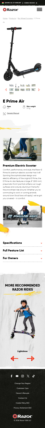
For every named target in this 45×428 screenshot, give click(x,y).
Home (5, 18)
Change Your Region (22, 383)
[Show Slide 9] (28, 89)
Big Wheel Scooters (25, 18)
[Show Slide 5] (33, 85)
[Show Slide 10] (33, 89)
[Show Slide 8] (22, 89)
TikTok (33, 376)
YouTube (17, 376)
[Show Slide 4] (28, 85)
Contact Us (22, 398)
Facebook (11, 376)
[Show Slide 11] (11, 93)
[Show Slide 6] (11, 89)
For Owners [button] (10, 258)
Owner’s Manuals (22, 393)
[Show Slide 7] (17, 89)
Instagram (22, 376)
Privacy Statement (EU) (22, 408)
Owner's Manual (13, 113)
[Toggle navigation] (39, 9)
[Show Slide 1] (11, 85)
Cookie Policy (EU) (22, 403)
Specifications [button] (12, 243)
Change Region (29, 3)
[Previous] (6, 89)
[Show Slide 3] (22, 85)
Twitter (28, 376)
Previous (14, 358)
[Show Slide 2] (17, 85)
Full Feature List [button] (13, 250)
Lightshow (22, 351)
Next (31, 358)
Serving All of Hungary (12, 3)
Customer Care (22, 388)
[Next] (39, 89)
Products (12, 18)
